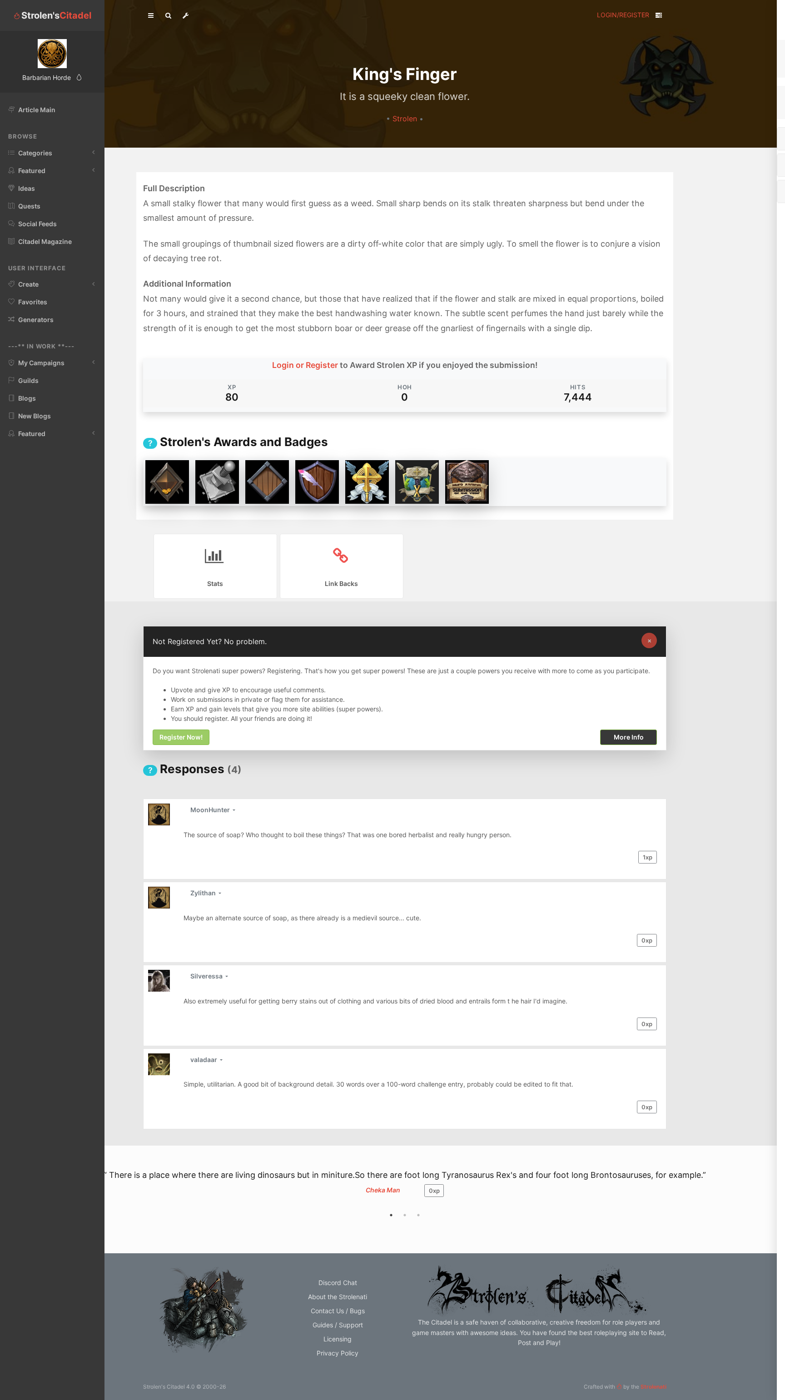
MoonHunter (210, 810)
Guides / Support (338, 1325)
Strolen (405, 118)
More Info (629, 737)
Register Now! (181, 737)
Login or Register (305, 365)
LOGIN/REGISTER (623, 15)
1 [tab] (391, 1215)
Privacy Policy (337, 1353)
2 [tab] (404, 1215)
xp (647, 857)
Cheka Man (383, 1190)
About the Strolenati (337, 1297)
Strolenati (653, 1386)
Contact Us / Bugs (338, 1311)
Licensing (337, 1339)
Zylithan (203, 893)
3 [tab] (418, 1215)
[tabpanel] (404, 1188)
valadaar (204, 1059)
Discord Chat (337, 1282)
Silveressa (207, 976)
